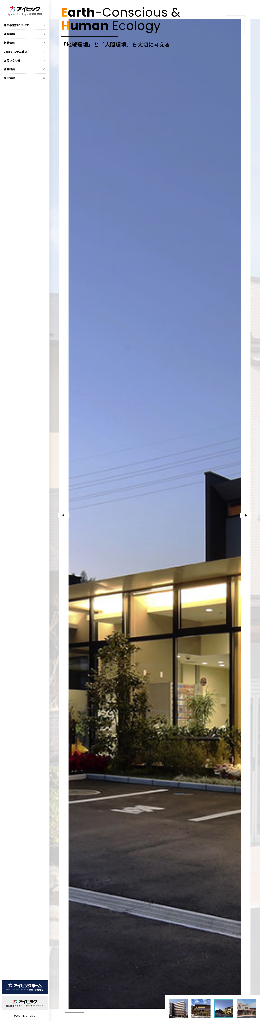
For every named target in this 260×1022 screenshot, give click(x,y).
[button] (245, 515)
